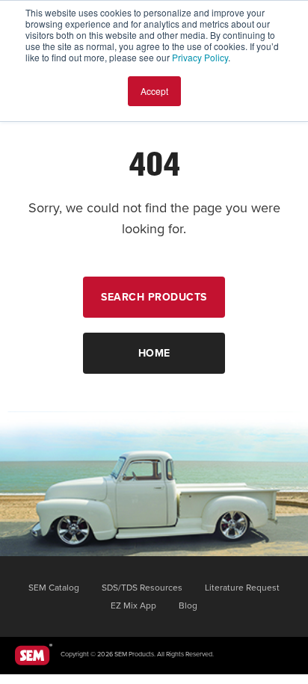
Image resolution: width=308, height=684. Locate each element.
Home (154, 353)
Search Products (154, 297)
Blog (188, 605)
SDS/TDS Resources (142, 587)
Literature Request (242, 587)
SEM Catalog (53, 587)
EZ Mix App (133, 605)
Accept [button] (154, 90)
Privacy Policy (200, 57)
